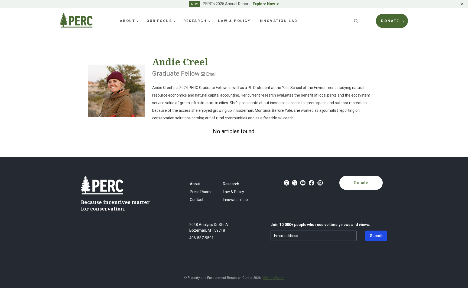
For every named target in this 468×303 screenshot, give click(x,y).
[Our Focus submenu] (174, 21)
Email (210, 74)
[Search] (356, 20)
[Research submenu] (209, 21)
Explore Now (264, 4)
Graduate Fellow (176, 73)
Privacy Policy (273, 278)
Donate (361, 182)
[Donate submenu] (403, 21)
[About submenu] (137, 21)
